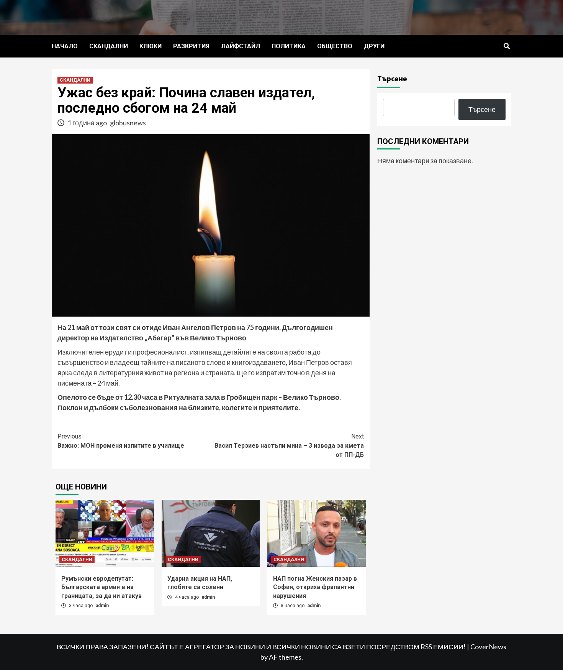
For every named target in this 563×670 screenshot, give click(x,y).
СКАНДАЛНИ (108, 46)
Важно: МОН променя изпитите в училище (120, 441)
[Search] (506, 46)
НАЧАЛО (65, 46)
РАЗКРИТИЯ (191, 46)
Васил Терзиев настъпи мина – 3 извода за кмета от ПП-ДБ (289, 445)
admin (102, 605)
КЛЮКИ (150, 46)
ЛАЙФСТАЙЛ (240, 46)
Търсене (392, 78)
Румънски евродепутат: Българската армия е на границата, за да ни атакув (101, 587)
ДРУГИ (374, 46)
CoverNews (488, 646)
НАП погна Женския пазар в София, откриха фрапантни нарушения (315, 587)
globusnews (128, 122)
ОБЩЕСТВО (334, 46)
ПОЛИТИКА (289, 46)
